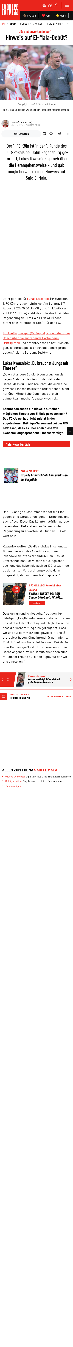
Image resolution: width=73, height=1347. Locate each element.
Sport (13, 23)
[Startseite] (3, 23)
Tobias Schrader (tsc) (21, 122)
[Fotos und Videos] (50, 5)
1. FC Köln (37, 23)
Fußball (24, 23)
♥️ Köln (46, 15)
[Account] (56, 5)
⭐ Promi (61, 15)
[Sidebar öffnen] (67, 5)
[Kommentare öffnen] (70, 431)
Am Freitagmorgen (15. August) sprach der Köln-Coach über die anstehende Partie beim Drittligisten (36, 338)
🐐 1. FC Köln (29, 15)
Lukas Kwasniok (38, 299)
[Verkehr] (44, 5)
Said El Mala (54, 23)
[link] (10, 10)
